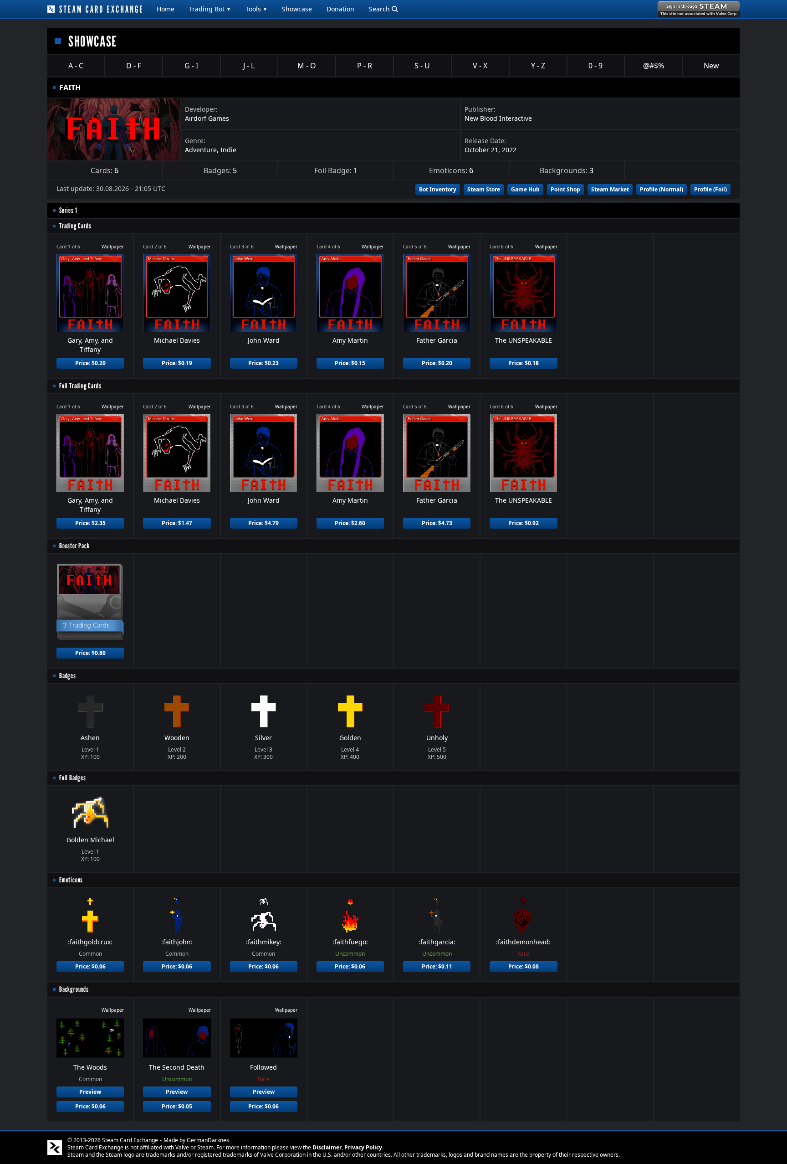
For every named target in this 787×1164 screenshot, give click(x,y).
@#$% (653, 66)
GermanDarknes (208, 1140)
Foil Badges (72, 777)
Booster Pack (74, 545)
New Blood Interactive (498, 118)
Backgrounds (74, 989)
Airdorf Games (207, 118)
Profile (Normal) (661, 189)
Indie (228, 149)
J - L (249, 66)
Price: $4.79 (263, 523)
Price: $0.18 (523, 363)
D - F (133, 66)
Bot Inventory (437, 189)
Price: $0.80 (90, 653)
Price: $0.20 (90, 363)
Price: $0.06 (90, 966)
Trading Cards (75, 225)
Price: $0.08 (523, 966)
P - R (364, 66)
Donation (340, 9)
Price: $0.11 (437, 966)
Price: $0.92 (523, 523)
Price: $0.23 (263, 363)
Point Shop (565, 189)
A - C (75, 66)
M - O (306, 66)
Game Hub (525, 189)
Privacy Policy (363, 1147)
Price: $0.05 (177, 1106)
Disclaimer (327, 1147)
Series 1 (68, 210)
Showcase (297, 9)
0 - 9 (595, 66)
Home (165, 9)
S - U (422, 66)
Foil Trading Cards (80, 385)
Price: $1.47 (177, 523)
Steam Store (483, 189)
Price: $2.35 (90, 523)
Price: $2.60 (350, 523)
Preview (90, 1092)
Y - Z (538, 66)
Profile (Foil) (710, 189)
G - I (191, 66)
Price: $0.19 (177, 363)
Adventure (201, 149)
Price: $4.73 (437, 523)
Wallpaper (113, 246)
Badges (67, 675)
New (711, 66)
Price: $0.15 (350, 363)
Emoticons (71, 880)
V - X (480, 66)
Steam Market (610, 189)
